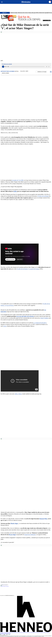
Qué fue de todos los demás (7, 71)
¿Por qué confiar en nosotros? (5, 586)
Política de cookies (17, 632)
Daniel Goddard (44, 318)
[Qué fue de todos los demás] (26, 18)
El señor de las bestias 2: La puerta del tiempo (28, 269)
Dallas (15, 191)
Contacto (39, 632)
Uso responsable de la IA (6, 633)
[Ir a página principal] (25, 2)
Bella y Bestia (18, 394)
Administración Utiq (35, 632)
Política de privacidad (12, 632)
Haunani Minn (43, 518)
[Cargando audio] (3, 67)
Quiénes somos (43, 632)
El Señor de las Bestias (43, 196)
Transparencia (22, 632)
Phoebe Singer (14, 523)
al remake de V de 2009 (17, 180)
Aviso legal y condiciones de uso (4, 632)
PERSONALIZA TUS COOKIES (28, 632)
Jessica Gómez (5, 73)
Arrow (4, 326)
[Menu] (2, 2)
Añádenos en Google (42, 71)
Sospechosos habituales (30, 534)
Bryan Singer (12, 534)
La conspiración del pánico (39, 322)
